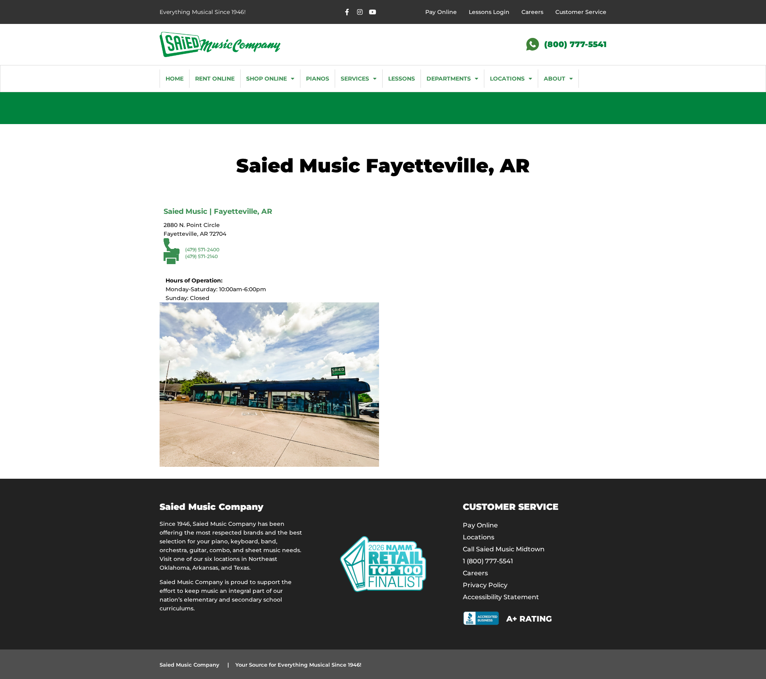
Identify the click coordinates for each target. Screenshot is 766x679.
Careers (532, 12)
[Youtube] (372, 12)
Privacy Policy (485, 585)
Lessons (401, 78)
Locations (507, 78)
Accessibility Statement (501, 597)
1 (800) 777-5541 (488, 561)
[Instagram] (359, 12)
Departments (448, 78)
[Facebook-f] (347, 12)
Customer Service (580, 12)
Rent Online (215, 78)
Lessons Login (489, 12)
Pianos (317, 78)
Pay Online (441, 12)
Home (175, 78)
